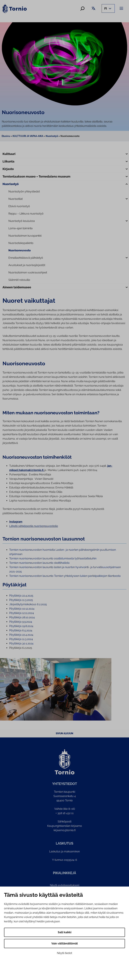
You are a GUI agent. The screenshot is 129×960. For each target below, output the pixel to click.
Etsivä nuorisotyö (19, 206)
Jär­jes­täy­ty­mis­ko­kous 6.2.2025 (28, 604)
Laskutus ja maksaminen (64, 851)
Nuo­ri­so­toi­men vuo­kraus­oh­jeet (27, 272)
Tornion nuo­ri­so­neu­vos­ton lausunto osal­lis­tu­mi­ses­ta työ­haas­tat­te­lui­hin (52, 558)
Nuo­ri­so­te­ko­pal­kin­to (20, 243)
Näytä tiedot (64, 953)
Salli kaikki (64, 932)
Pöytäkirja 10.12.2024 (21, 608)
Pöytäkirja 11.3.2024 (21, 639)
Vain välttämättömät (64, 943)
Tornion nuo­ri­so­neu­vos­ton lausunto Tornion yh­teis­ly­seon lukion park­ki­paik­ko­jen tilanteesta (65, 575)
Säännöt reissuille (19, 279)
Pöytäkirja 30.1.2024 (21, 643)
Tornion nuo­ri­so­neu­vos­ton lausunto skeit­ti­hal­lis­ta (39, 562)
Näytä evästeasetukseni (64, 885)
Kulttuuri (9, 154)
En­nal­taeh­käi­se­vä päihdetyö (25, 257)
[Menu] (121, 8)
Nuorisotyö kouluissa (21, 221)
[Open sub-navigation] (126, 154)
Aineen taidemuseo (17, 287)
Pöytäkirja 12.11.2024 (21, 613)
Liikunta (8, 161)
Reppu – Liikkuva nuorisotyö (26, 213)
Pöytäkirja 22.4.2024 (21, 634)
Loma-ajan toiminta (20, 228)
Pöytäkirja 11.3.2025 (21, 600)
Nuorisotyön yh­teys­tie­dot (24, 191)
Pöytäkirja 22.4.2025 (21, 595)
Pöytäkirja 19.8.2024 (21, 626)
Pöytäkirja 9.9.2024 (20, 621)
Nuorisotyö (52, 136)
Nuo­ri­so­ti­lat (15, 198)
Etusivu (6, 136)
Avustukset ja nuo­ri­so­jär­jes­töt (26, 265)
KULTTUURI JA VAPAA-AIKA (28, 136)
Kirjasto (8, 169)
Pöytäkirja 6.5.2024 (20, 630)
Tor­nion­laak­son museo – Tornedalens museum (36, 176)
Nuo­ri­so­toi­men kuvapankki (24, 235)
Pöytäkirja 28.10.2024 (22, 617)
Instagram (15, 521)
